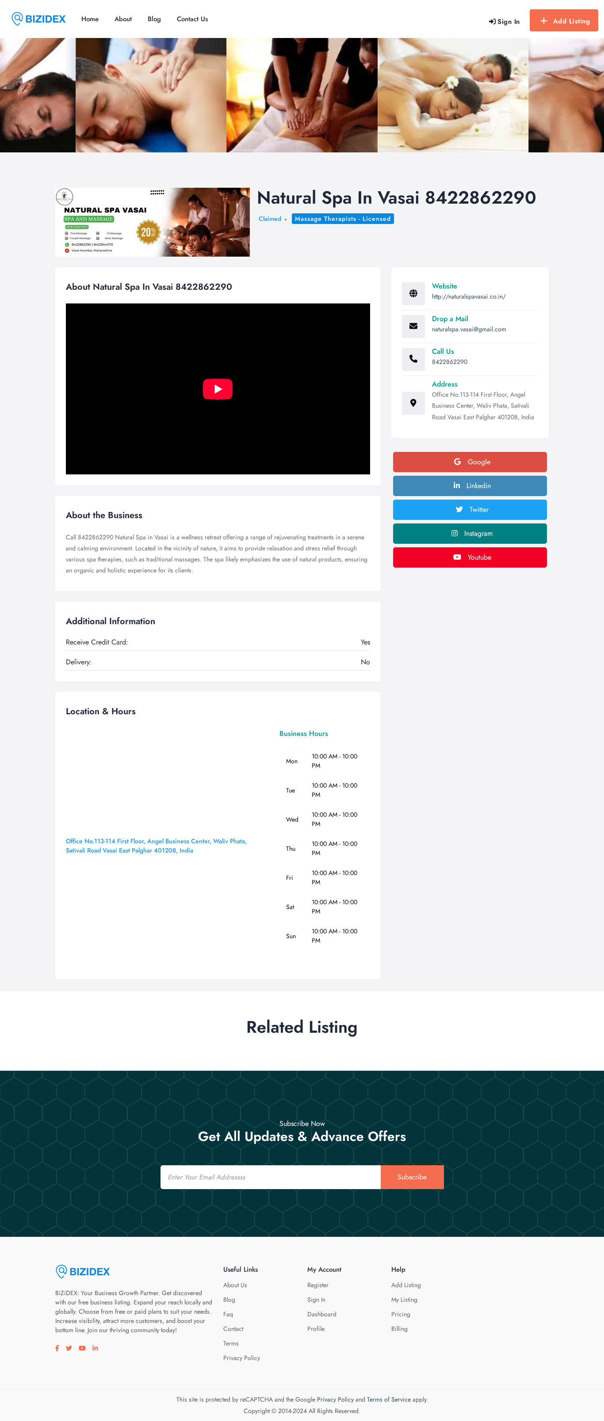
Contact (233, 1328)
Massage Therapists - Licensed (343, 218)
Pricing (400, 1314)
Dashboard (321, 1314)
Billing (399, 1328)
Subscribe (412, 1177)
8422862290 (449, 361)
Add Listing (571, 21)
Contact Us (192, 19)
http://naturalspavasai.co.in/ (469, 296)
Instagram (477, 533)
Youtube (478, 557)
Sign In (316, 1299)
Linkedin (477, 486)
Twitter (478, 509)
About (123, 19)
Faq (228, 1314)
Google (478, 462)
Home (90, 19)
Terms (231, 1343)
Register (318, 1285)
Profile (316, 1328)
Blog (154, 19)
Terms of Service (389, 1399)
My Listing (404, 1299)
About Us (235, 1285)
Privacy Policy (241, 1357)
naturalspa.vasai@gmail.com (469, 329)
